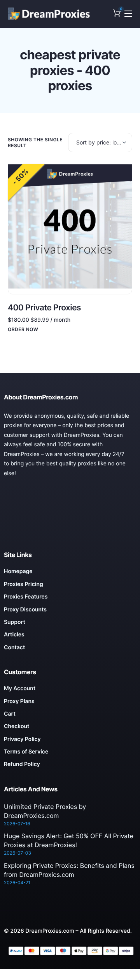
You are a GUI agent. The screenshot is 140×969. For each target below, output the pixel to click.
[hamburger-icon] (128, 14)
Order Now (23, 329)
